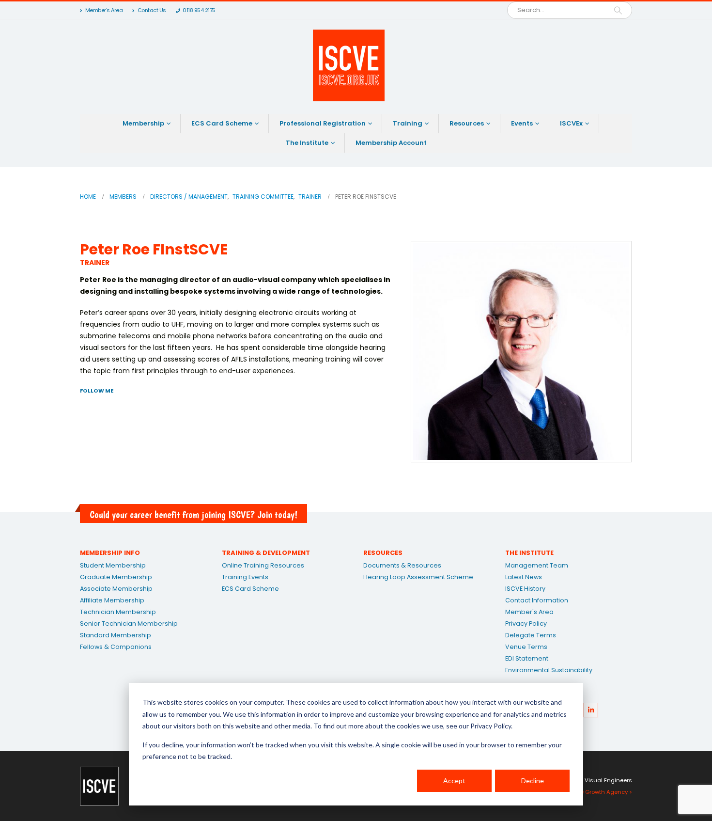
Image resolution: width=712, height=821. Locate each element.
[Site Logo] (348, 65)
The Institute (307, 142)
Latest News (523, 577)
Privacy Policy (526, 623)
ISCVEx (571, 123)
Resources (466, 123)
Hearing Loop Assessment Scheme (418, 577)
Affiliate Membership (112, 600)
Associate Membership (116, 588)
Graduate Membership (116, 577)
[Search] (618, 10)
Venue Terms (526, 647)
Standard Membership (115, 635)
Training (407, 123)
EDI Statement (526, 658)
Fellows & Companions (116, 647)
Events (522, 123)
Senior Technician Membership (129, 623)
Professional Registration (322, 123)
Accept (454, 780)
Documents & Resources (402, 565)
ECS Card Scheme (221, 123)
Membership (143, 123)
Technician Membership (118, 612)
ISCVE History (525, 588)
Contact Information (536, 600)
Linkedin (591, 710)
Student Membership (113, 565)
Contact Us (152, 10)
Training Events (245, 577)
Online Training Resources (263, 565)
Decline (532, 780)
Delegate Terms (530, 635)
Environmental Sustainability (548, 670)
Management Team (536, 565)
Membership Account (391, 142)
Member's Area (104, 10)
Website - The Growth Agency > (588, 792)
